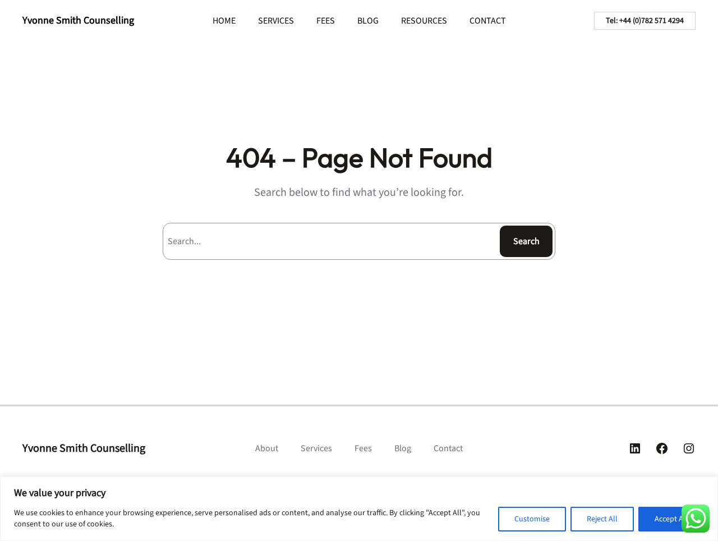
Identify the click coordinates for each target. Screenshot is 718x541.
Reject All (602, 519)
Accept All (671, 519)
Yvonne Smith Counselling (78, 20)
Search (526, 241)
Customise (532, 519)
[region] (359, 508)
